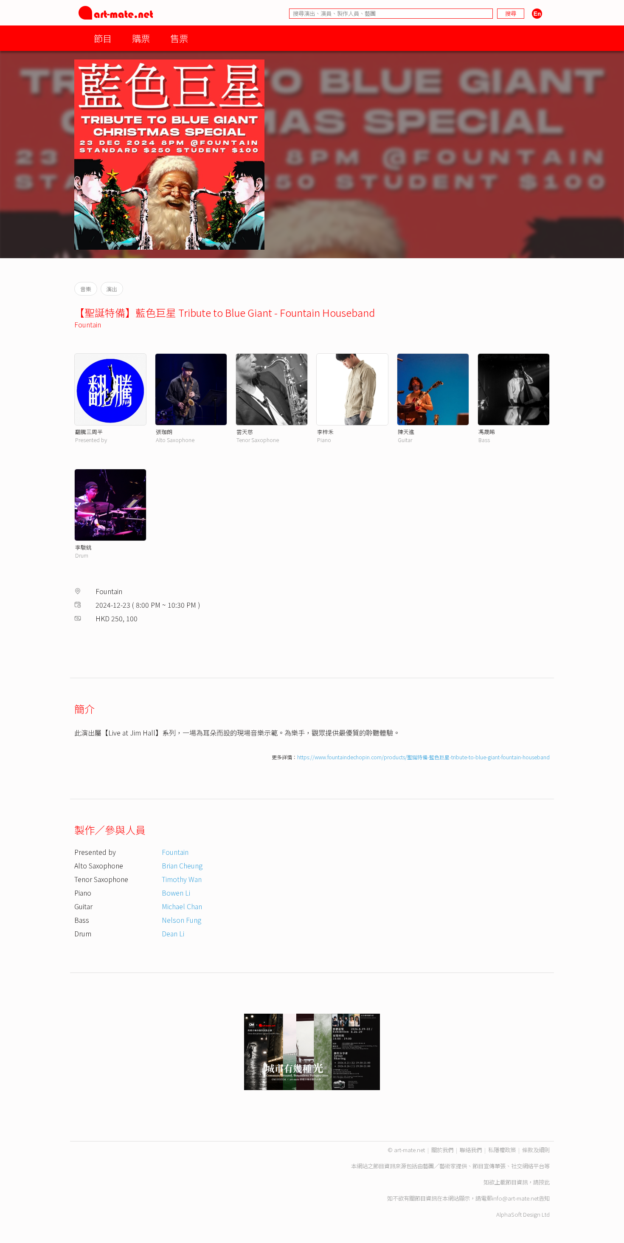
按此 (544, 1182)
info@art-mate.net (515, 1198)
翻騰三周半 (89, 432)
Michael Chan (182, 906)
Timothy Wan (182, 879)
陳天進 (406, 432)
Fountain (87, 324)
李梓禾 (325, 432)
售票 (179, 38)
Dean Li (173, 933)
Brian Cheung (182, 865)
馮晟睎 (486, 432)
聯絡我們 (471, 1150)
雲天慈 (244, 432)
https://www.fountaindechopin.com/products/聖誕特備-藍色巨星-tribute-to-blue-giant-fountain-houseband (423, 757)
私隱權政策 (502, 1150)
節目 (103, 38)
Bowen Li (176, 893)
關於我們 (442, 1150)
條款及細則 (536, 1150)
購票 (141, 38)
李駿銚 (83, 547)
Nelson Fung (181, 920)
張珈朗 (164, 432)
